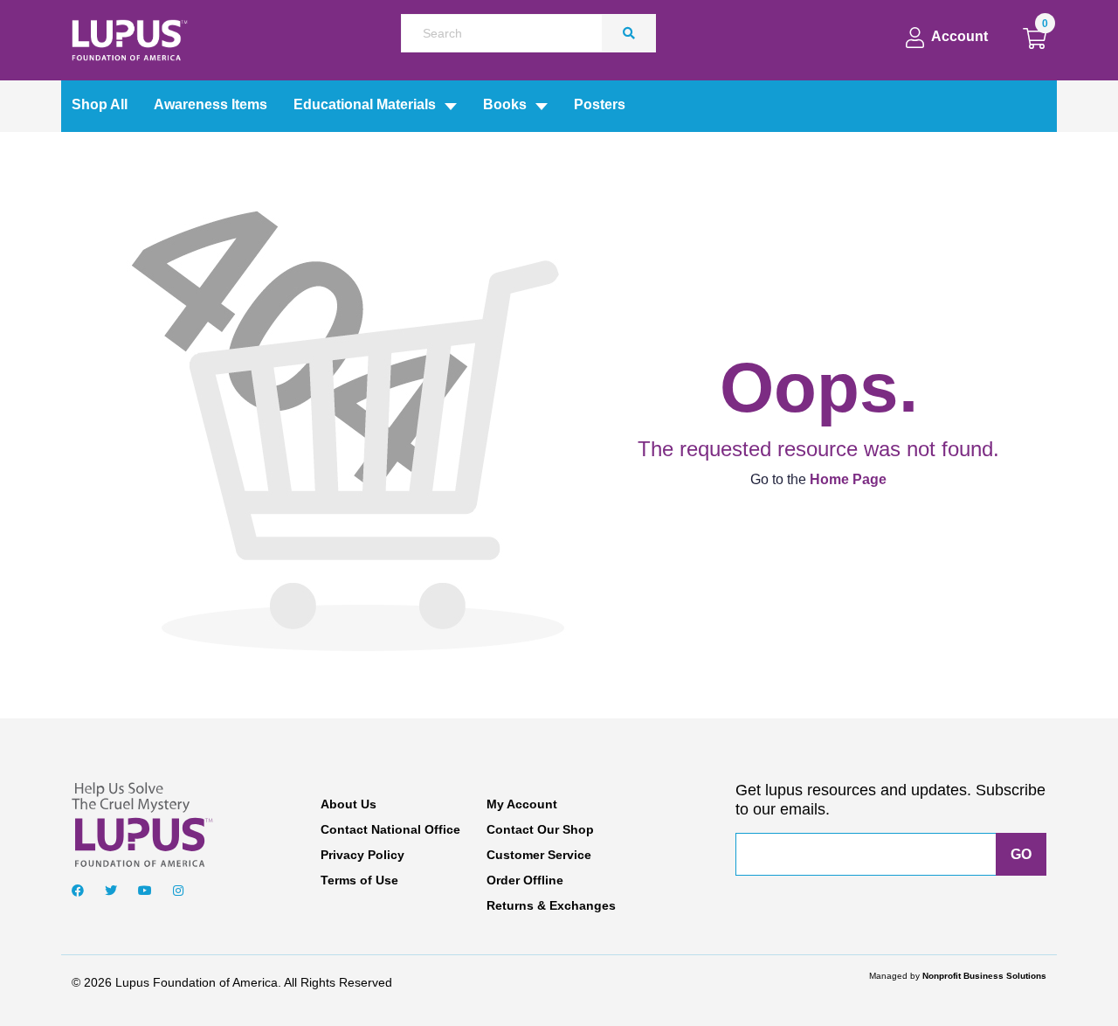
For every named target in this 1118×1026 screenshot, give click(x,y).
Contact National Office (390, 829)
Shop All (100, 104)
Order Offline (525, 880)
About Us (348, 804)
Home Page (848, 479)
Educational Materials (364, 104)
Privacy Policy (362, 855)
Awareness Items (210, 104)
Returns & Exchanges (551, 905)
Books (505, 104)
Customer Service (539, 855)
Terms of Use (359, 880)
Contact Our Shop (540, 829)
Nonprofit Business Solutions (984, 976)
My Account (522, 804)
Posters (599, 104)
